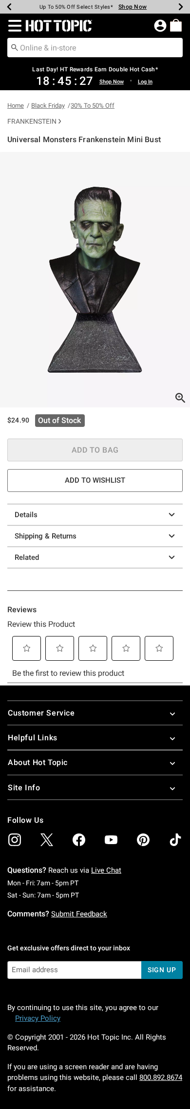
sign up (162, 970)
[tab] (95, 280)
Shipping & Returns (45, 536)
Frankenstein (32, 121)
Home (15, 105)
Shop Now (132, 6)
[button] (13, 26)
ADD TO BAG (95, 450)
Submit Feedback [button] (79, 914)
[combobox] (95, 47)
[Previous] (9, 7)
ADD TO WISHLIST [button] (95, 480)
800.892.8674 (160, 1077)
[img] (14, 839)
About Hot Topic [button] (38, 762)
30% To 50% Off (92, 105)
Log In (145, 82)
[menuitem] (176, 25)
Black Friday (48, 105)
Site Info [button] (24, 787)
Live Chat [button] (106, 870)
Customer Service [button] (41, 713)
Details (26, 514)
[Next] (180, 7)
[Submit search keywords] (14, 47)
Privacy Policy (37, 1018)
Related (27, 557)
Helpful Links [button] (32, 737)
